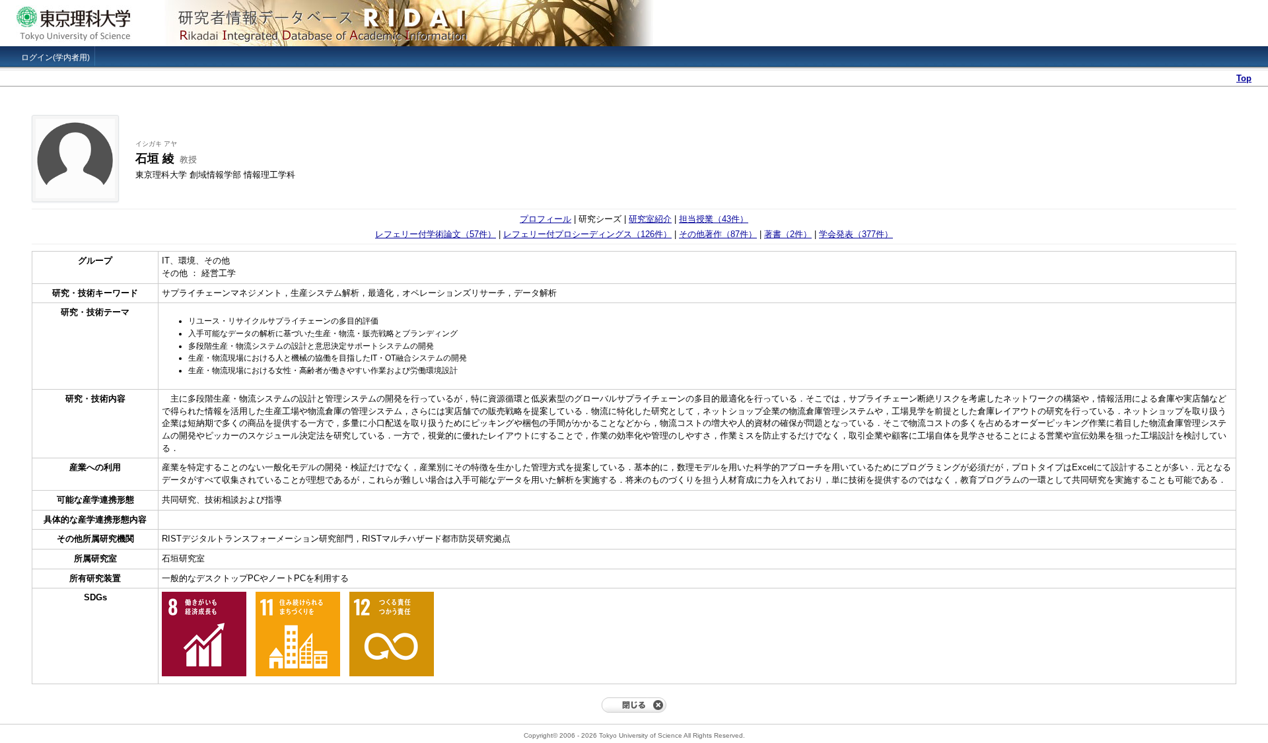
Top (1243, 78)
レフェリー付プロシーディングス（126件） (587, 234)
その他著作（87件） (718, 234)
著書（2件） (788, 234)
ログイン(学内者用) (55, 57)
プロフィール (545, 219)
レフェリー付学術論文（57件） (435, 234)
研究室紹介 (650, 219)
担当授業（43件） (713, 219)
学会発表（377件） (856, 234)
